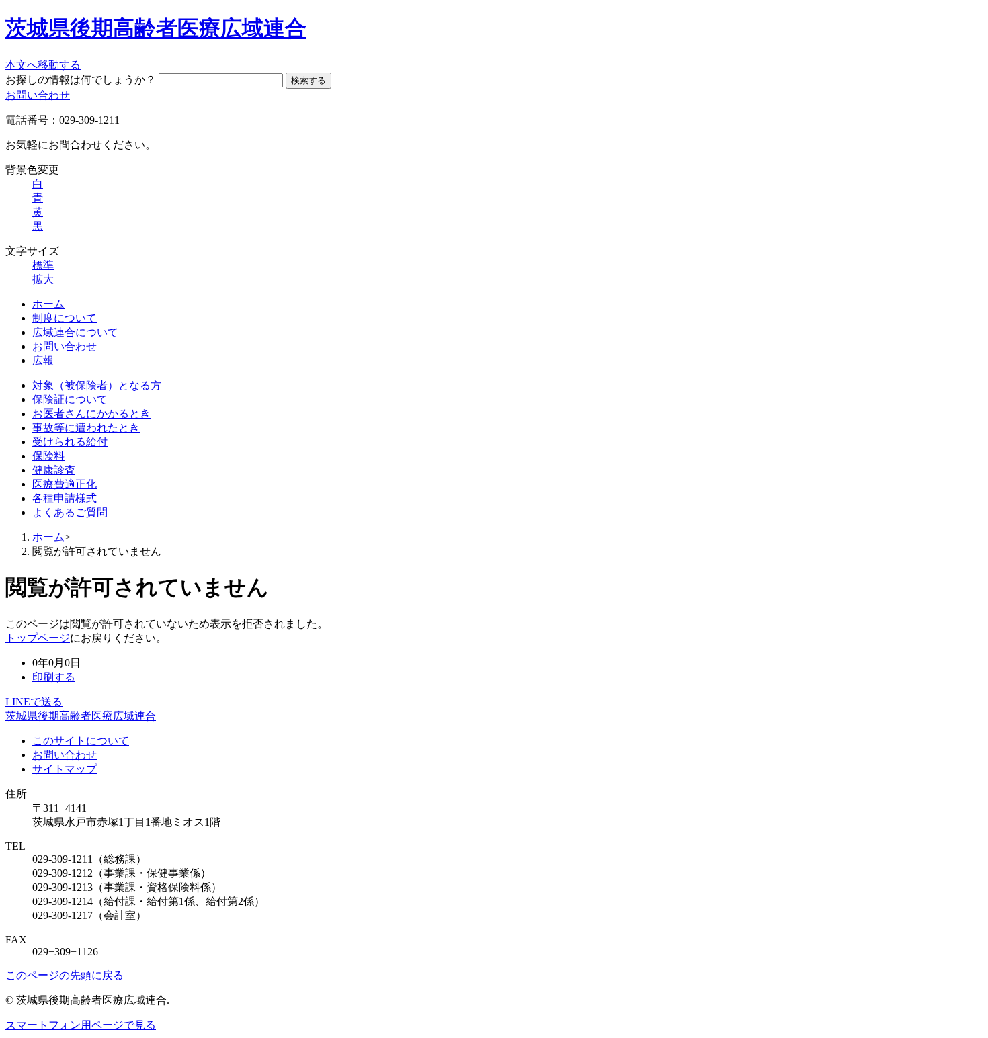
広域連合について (75, 332)
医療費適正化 (64, 484)
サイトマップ (64, 769)
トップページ (37, 638)
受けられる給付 (70, 441)
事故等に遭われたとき (86, 427)
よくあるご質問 (70, 512)
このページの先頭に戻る (64, 975)
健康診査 (53, 470)
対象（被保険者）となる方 (96, 385)
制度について (64, 318)
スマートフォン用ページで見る (80, 1025)
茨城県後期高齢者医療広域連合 (155, 28)
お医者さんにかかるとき (91, 413)
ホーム (48, 304)
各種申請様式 (64, 498)
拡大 (43, 279)
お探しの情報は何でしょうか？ (80, 79)
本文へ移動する (43, 65)
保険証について (70, 399)
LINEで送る (34, 701)
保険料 (48, 456)
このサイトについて (80, 740)
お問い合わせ (37, 95)
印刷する (53, 677)
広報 (43, 360)
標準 (43, 265)
